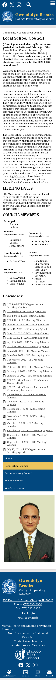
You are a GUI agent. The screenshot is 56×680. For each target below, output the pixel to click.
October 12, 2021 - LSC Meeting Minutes (25, 424)
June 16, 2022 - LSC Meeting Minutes (28, 324)
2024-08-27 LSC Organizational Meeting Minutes (25, 306)
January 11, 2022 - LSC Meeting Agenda (29, 375)
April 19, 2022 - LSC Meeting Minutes (28, 342)
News (37, 676)
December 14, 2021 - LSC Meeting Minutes (26, 396)
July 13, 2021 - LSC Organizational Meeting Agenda (26, 451)
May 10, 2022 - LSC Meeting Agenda (27, 337)
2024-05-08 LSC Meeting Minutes (26, 311)
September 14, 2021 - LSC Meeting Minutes (26, 436)
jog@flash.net (17, 176)
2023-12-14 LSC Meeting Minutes (26, 320)
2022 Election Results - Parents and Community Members (27, 388)
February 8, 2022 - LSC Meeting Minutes (25, 361)
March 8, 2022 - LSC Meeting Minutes (28, 351)
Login (28, 613)
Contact (49, 676)
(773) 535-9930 (32, 604)
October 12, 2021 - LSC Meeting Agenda (30, 430)
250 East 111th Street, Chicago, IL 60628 (28, 600)
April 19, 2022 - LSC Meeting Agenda (28, 346)
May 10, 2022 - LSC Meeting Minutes (28, 333)
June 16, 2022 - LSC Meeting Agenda (27, 329)
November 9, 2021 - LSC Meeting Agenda (26, 417)
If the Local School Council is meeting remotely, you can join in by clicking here (26, 51)
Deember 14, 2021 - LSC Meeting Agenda (25, 403)
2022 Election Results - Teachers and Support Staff (28, 381)
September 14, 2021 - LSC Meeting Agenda (26, 443)
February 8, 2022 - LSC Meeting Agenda (30, 367)
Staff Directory (9, 676)
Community (9, 32)
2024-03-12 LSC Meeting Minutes (26, 315)
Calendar (25, 676)
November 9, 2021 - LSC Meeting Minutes (26, 410)
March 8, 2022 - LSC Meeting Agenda (28, 355)
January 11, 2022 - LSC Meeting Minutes (29, 371)
